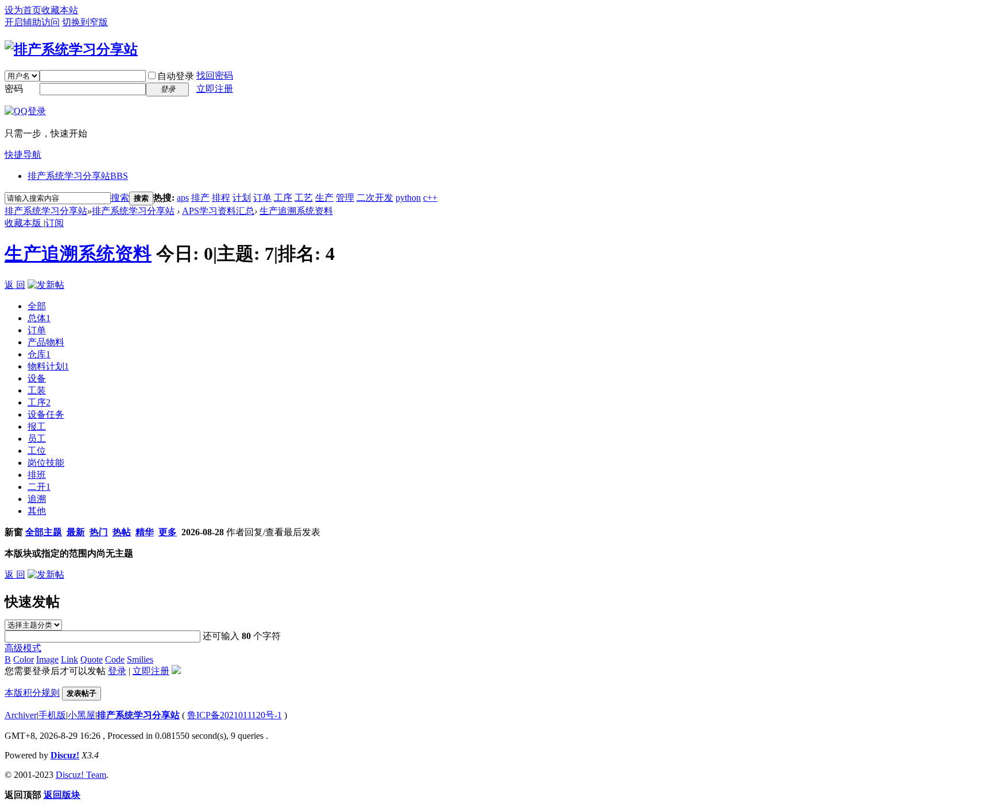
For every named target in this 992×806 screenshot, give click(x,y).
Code (115, 659)
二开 (39, 487)
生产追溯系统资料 (296, 211)
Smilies (140, 659)
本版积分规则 (32, 693)
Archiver (21, 715)
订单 (262, 198)
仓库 (39, 354)
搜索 (120, 198)
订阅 (54, 223)
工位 (37, 450)
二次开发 (374, 198)
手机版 (52, 715)
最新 (76, 532)
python (408, 198)
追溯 (37, 499)
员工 (37, 438)
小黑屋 (81, 715)
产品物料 (46, 342)
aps (183, 198)
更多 (167, 532)
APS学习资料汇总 (218, 211)
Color (23, 659)
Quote (91, 659)
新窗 (14, 532)
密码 (14, 89)
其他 (37, 511)
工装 (37, 390)
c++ (430, 198)
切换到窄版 (85, 22)
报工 (37, 426)
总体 (39, 318)
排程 (221, 198)
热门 (99, 532)
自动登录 (175, 76)
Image (47, 659)
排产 (200, 198)
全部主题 (43, 532)
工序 (283, 198)
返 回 (15, 285)
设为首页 (23, 10)
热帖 (122, 532)
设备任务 (46, 414)
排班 (37, 475)
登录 (117, 671)
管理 (345, 198)
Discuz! (65, 755)
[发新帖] (46, 285)
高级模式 (23, 648)
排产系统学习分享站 (78, 176)
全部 (37, 306)
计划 (241, 198)
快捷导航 (23, 154)
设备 (37, 378)
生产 (324, 198)
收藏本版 (24, 223)
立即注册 (214, 89)
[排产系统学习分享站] (71, 49)
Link (69, 659)
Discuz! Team (81, 775)
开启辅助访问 (32, 22)
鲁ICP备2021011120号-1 (234, 715)
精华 (144, 532)
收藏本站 (59, 10)
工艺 (303, 198)
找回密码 (214, 75)
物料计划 (48, 366)
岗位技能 (46, 463)
